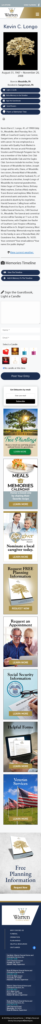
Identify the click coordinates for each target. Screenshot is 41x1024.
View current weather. (22, 252)
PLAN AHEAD (15, 940)
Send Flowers (11, 106)
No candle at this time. (15, 368)
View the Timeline (14, 272)
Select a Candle (10, 344)
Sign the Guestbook (13, 101)
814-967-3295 (12, 974)
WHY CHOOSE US (17, 930)
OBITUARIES (15, 947)
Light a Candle (11, 90)
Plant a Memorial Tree (16, 112)
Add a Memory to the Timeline (17, 95)
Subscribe (20, 401)
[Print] (3, 119)
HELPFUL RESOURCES (18, 944)
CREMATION (15, 937)
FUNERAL (14, 934)
